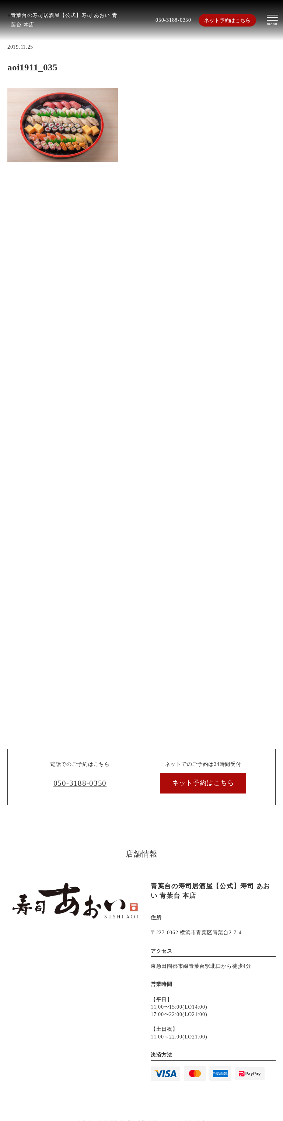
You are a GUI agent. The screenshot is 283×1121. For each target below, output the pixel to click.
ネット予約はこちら (227, 20)
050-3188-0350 (173, 20)
